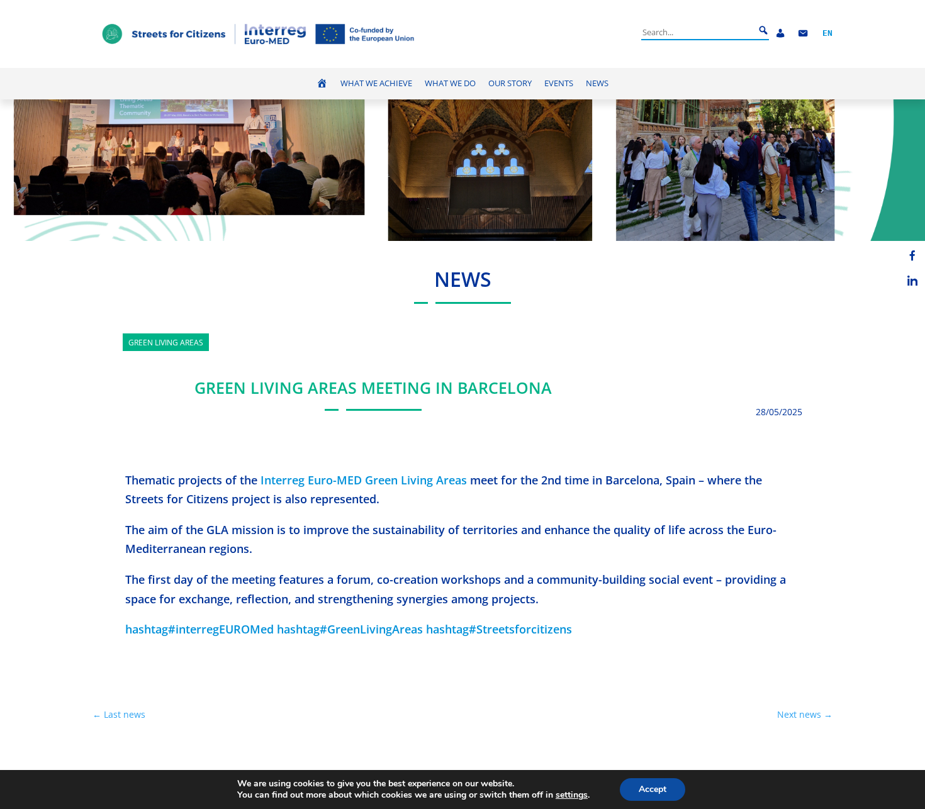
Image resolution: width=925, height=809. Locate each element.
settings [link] (572, 795)
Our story (510, 83)
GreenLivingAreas (350, 629)
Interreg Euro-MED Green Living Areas (364, 480)
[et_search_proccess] (763, 30)
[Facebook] (912, 255)
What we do (450, 83)
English (827, 34)
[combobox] (697, 32)
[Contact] (803, 33)
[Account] (780, 33)
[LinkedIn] (912, 280)
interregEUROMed (199, 629)
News (597, 83)
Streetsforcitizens (499, 629)
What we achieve (376, 83)
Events (558, 83)
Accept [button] (652, 789)
